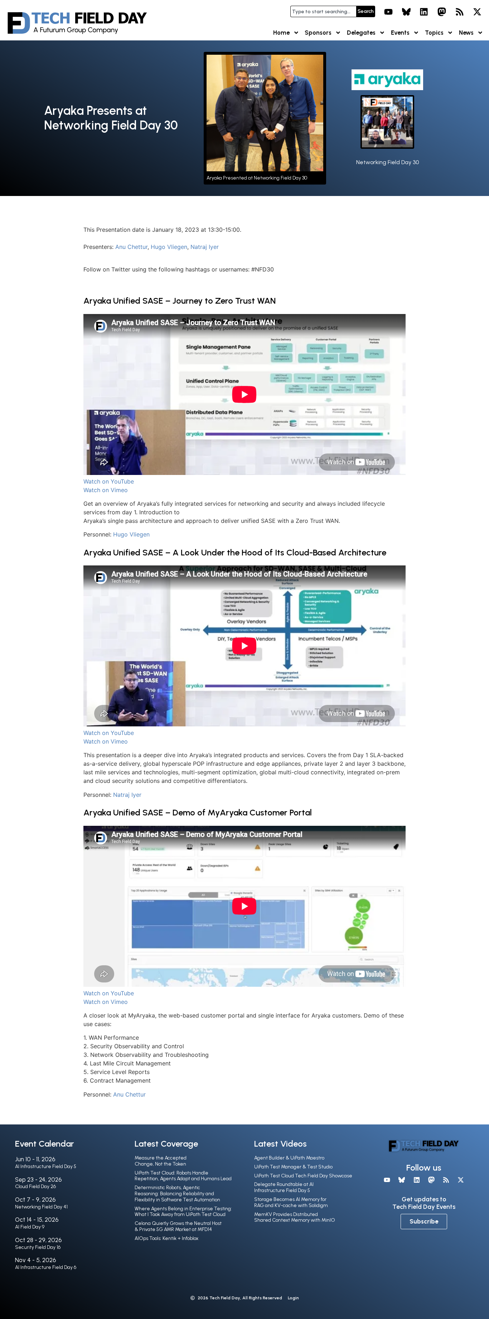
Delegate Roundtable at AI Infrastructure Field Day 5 (284, 1187)
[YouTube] (388, 12)
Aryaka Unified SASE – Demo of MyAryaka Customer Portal (197, 812)
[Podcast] (460, 12)
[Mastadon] (442, 12)
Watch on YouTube (108, 481)
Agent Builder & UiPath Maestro (289, 1158)
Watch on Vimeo (105, 490)
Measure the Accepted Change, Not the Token (161, 1161)
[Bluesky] (406, 12)
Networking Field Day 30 (387, 162)
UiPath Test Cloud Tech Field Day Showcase (303, 1176)
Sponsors (318, 32)
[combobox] (323, 11)
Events (400, 32)
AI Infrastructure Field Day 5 (45, 1166)
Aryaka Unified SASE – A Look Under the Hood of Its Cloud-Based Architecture (234, 552)
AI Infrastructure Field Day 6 (45, 1267)
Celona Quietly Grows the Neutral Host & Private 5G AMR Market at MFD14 (178, 1226)
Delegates (361, 32)
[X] (477, 12)
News (466, 32)
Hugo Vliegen (169, 246)
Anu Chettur (131, 246)
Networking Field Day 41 (41, 1207)
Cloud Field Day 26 (35, 1186)
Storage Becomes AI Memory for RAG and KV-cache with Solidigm (291, 1202)
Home (281, 32)
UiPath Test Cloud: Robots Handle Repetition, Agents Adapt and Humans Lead (183, 1176)
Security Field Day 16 (37, 1247)
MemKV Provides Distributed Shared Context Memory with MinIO (294, 1217)
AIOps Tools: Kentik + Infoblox (166, 1238)
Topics (434, 32)
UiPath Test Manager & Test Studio (293, 1167)
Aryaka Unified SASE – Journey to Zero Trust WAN (179, 300)
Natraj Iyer (204, 246)
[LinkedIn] (424, 12)
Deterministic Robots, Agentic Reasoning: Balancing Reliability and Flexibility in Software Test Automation (177, 1194)
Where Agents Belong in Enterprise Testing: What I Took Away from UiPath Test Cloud (183, 1212)
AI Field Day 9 (29, 1227)
